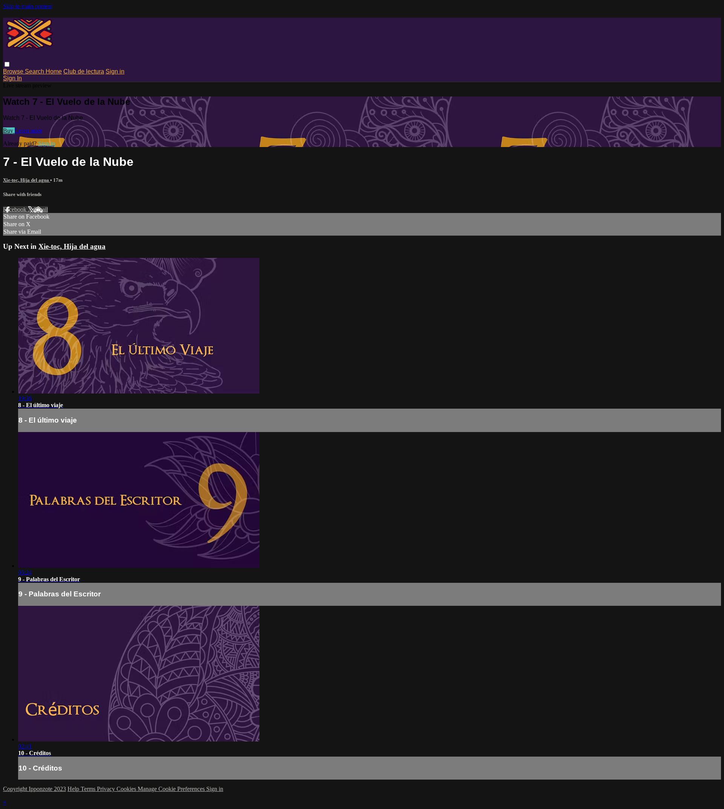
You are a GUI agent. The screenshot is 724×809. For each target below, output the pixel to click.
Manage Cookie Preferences (172, 789)
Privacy (107, 789)
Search (35, 71)
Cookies (127, 789)
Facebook (15, 209)
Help (74, 789)
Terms (89, 789)
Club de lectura (83, 71)
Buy (9, 130)
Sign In (12, 78)
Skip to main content (27, 6)
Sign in (115, 71)
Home (54, 71)
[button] (7, 64)
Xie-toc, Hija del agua (26, 180)
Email (41, 209)
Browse (14, 71)
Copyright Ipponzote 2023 (34, 789)
